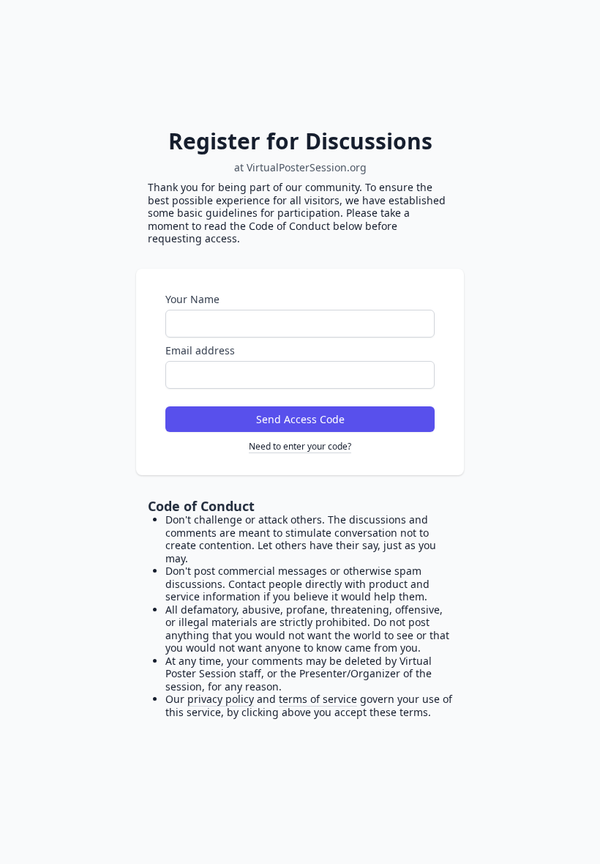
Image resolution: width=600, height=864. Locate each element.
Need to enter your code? (300, 446)
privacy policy (220, 699)
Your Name (192, 299)
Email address (200, 350)
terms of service (318, 699)
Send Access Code (300, 419)
